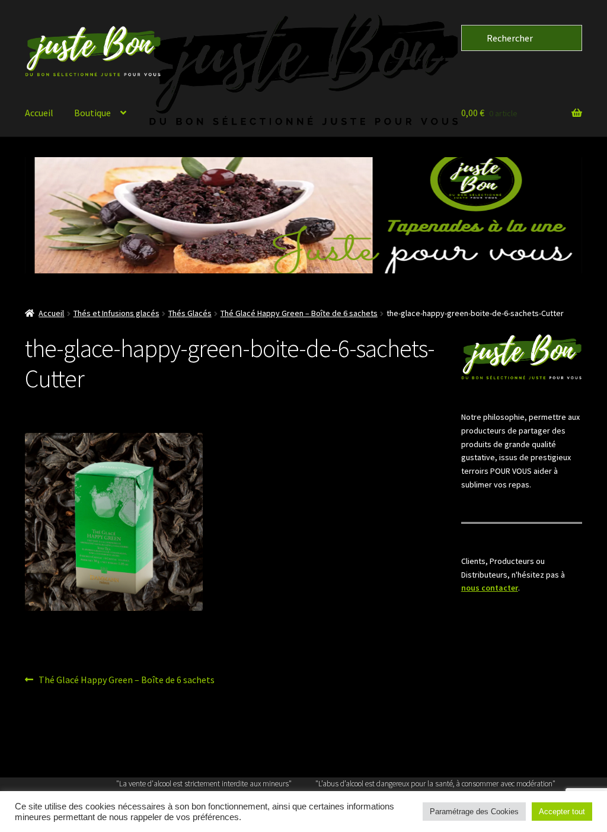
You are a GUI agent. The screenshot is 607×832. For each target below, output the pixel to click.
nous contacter (489, 587)
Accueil (39, 113)
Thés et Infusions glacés (116, 313)
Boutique (92, 113)
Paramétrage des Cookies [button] (474, 811)
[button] (303, 215)
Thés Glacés (190, 313)
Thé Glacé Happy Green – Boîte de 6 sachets (299, 313)
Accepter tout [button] (562, 811)
